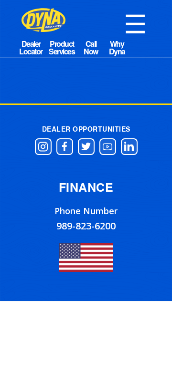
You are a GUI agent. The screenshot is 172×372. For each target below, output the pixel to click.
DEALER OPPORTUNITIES (86, 129)
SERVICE (91, 47)
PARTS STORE (61, 47)
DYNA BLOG (30, 47)
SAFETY (117, 47)
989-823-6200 (86, 225)
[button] (43, 146)
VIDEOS (143, 48)
